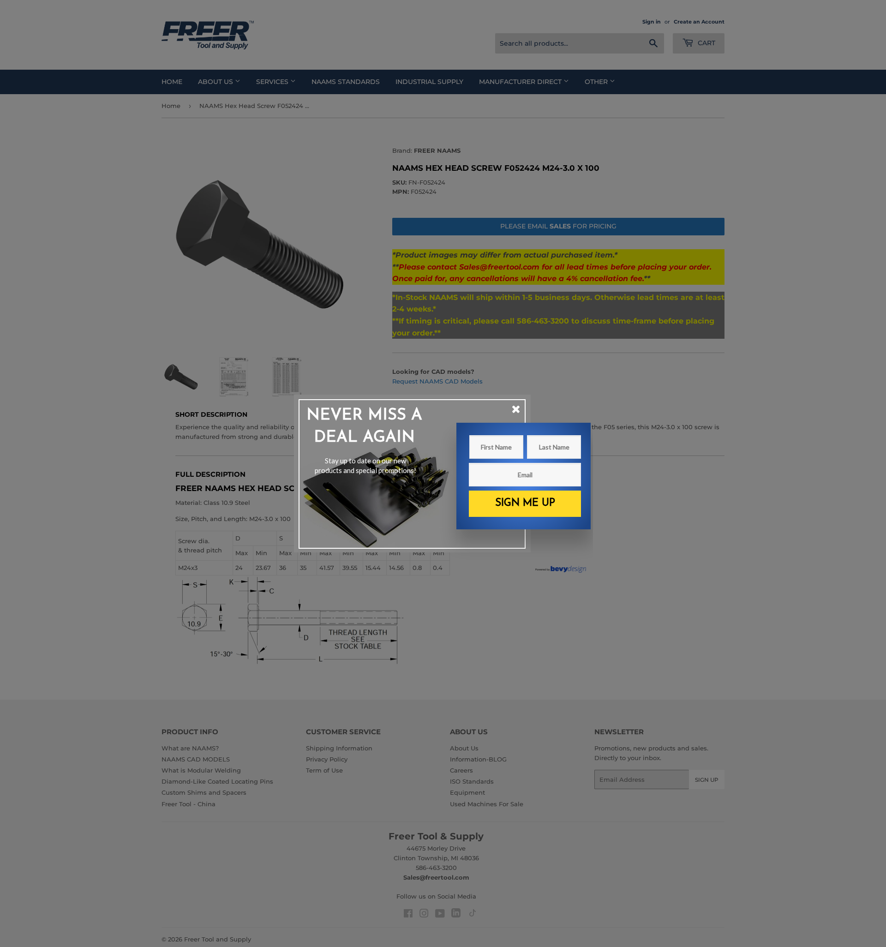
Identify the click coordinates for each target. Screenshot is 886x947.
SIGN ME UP (525, 503)
